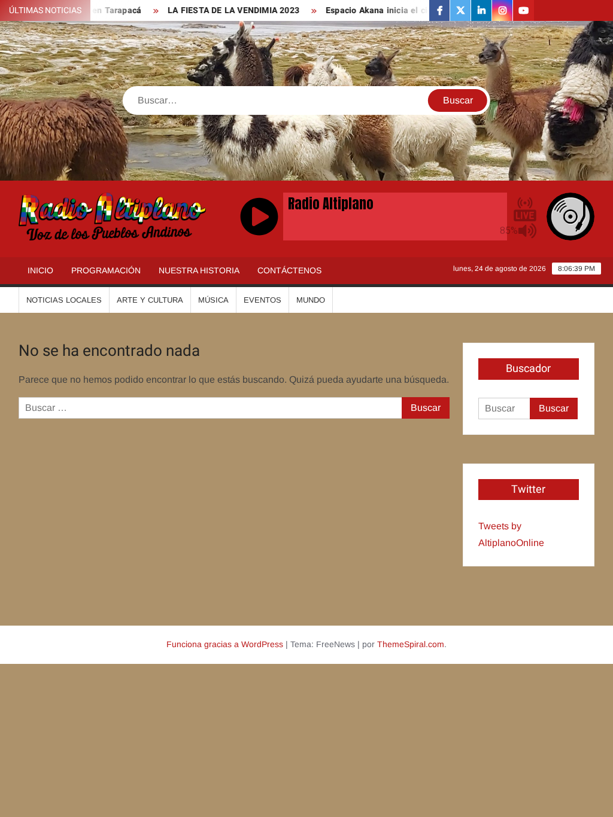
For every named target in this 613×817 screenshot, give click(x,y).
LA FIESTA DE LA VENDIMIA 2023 (219, 10)
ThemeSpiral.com (410, 644)
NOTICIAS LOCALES (64, 299)
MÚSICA (213, 299)
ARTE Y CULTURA (150, 299)
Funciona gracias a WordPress (224, 644)
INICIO (40, 270)
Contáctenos (289, 270)
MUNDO (310, 299)
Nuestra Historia (199, 270)
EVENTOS (262, 299)
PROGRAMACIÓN (106, 270)
